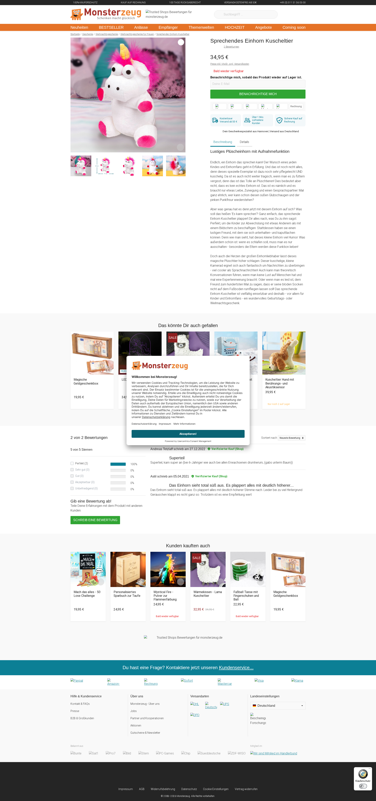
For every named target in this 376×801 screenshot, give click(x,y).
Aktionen (135, 725)
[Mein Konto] (297, 14)
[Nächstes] (181, 95)
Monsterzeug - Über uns (145, 703)
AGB (142, 789)
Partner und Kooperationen (147, 718)
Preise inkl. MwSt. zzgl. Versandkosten (229, 64)
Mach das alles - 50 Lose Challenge (87, 594)
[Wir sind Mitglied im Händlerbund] (273, 753)
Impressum (125, 789)
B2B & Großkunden (82, 718)
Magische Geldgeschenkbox (86, 381)
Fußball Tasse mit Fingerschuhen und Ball (246, 595)
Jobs (133, 711)
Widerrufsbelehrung (163, 789)
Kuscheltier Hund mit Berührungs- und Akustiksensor (279, 383)
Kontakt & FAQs (80, 703)
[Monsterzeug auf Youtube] (211, 774)
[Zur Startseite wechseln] (105, 14)
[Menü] (369, 769)
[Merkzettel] (285, 14)
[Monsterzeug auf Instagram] (165, 774)
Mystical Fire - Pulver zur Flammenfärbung (165, 595)
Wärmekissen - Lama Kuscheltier (207, 594)
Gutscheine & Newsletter (145, 732)
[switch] (363, 786)
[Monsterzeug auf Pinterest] (195, 774)
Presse (74, 711)
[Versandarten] (217, 713)
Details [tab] (244, 142)
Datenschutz (189, 789)
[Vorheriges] (74, 95)
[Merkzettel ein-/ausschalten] (180, 147)
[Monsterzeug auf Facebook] (180, 774)
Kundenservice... (236, 667)
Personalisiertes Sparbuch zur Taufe (127, 594)
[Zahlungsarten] (188, 682)
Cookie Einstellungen (216, 789)
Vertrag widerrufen (246, 789)
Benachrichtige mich (258, 94)
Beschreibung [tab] (222, 142)
